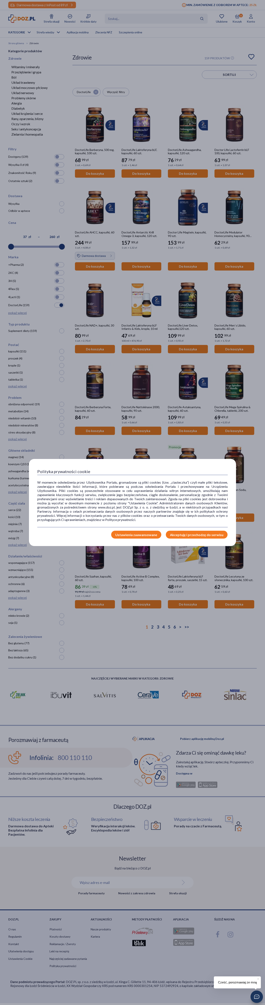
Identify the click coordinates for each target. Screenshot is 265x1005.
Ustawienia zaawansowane (136, 535)
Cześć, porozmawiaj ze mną (237, 982)
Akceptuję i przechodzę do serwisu (196, 535)
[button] (257, 996)
